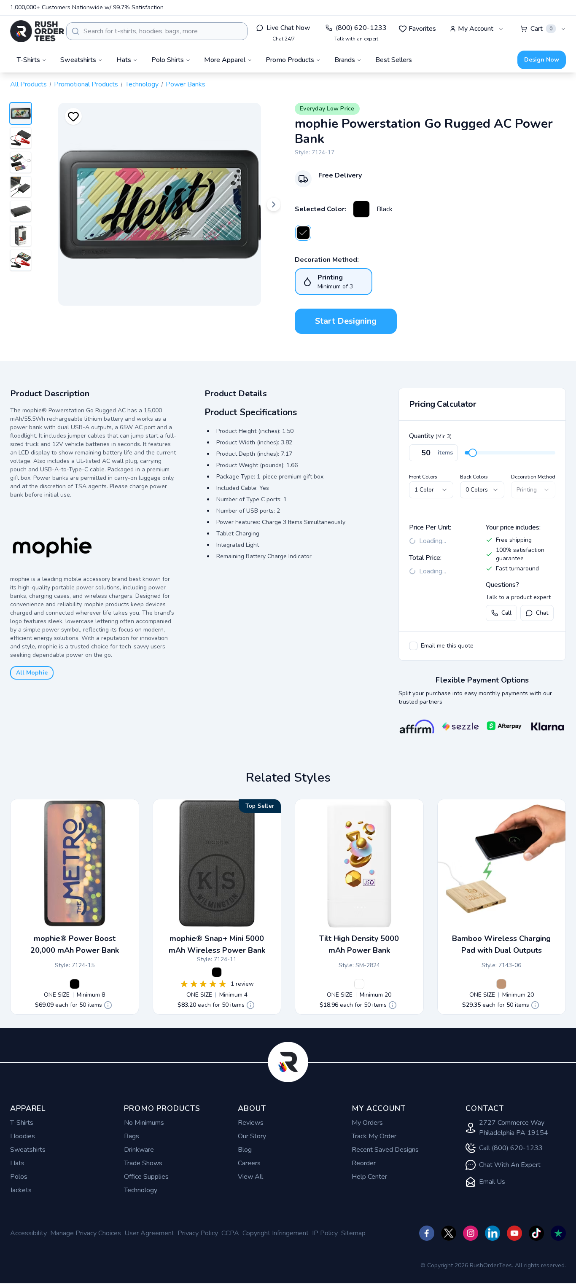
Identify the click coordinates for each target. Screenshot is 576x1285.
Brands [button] (344, 60)
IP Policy (325, 1233)
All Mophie (32, 673)
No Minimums (144, 1122)
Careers (249, 1163)
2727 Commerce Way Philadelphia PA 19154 (513, 1127)
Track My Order (374, 1136)
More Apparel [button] (224, 60)
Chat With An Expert (510, 1164)
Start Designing (346, 321)
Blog (245, 1149)
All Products (28, 84)
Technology (142, 84)
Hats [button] (123, 60)
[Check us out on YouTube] (514, 1233)
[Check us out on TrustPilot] (558, 1233)
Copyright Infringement (275, 1233)
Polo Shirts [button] (167, 60)
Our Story (252, 1136)
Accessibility (28, 1233)
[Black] (361, 209)
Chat (542, 613)
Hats (17, 1163)
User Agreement (149, 1233)
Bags (131, 1136)
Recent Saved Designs (385, 1149)
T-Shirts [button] (28, 60)
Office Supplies (146, 1176)
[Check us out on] (492, 1233)
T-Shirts (21, 1122)
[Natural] (501, 984)
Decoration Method (533, 476)
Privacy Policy (198, 1233)
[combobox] (157, 31)
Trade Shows (143, 1163)
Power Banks (185, 84)
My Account (475, 28)
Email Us (492, 1181)
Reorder (364, 1163)
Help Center (369, 1176)
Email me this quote (447, 646)
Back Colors (474, 476)
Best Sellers (393, 60)
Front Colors (423, 476)
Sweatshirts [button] (78, 60)
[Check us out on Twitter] (448, 1233)
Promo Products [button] (290, 60)
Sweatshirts (28, 1149)
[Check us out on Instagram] (470, 1233)
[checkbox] (413, 646)
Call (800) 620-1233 (511, 1148)
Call (506, 613)
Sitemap (353, 1233)
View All (250, 1176)
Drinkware (139, 1149)
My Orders (367, 1122)
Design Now (541, 60)
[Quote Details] (108, 1005)
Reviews (251, 1122)
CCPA (230, 1233)
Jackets (21, 1190)
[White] (359, 984)
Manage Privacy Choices (85, 1233)
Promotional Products (86, 84)
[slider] (472, 453)
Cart (541, 28)
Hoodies (22, 1136)
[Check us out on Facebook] (426, 1233)
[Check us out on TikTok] (536, 1233)
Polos (18, 1176)
